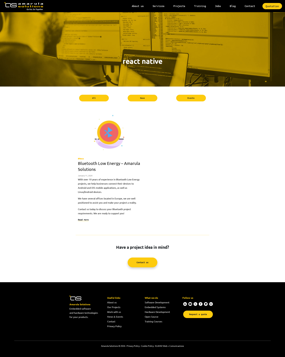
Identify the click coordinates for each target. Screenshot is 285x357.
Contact (111, 321)
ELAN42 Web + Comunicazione (169, 346)
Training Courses (153, 321)
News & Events (115, 316)
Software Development (157, 302)
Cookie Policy (147, 346)
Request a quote (198, 314)
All (94, 98)
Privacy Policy (114, 326)
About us (112, 302)
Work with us (114, 311)
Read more (83, 219)
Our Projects (113, 307)
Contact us (142, 262)
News (142, 98)
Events (191, 98)
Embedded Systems (155, 307)
